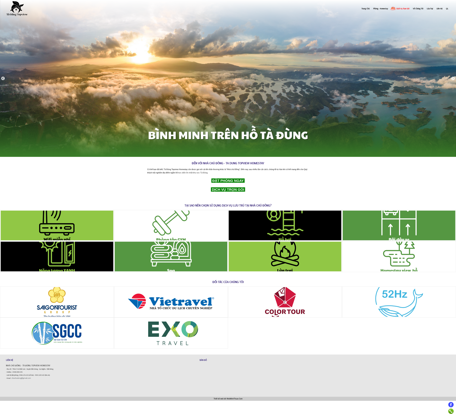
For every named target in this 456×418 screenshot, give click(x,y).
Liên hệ (439, 8)
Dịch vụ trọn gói (402, 8)
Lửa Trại (430, 8)
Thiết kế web (219, 399)
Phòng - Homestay (380, 8)
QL (447, 8)
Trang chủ (366, 8)
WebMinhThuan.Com (234, 399)
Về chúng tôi (418, 8)
